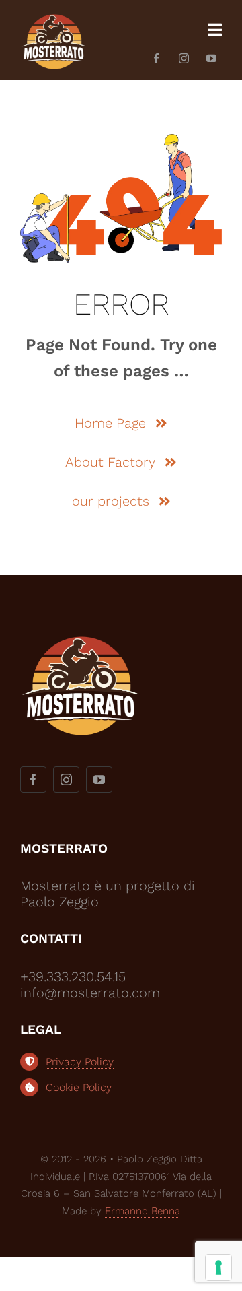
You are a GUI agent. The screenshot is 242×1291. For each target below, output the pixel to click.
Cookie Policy (79, 1087)
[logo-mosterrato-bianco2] (53, 17)
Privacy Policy (80, 1061)
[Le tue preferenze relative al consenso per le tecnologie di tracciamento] (218, 1267)
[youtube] (211, 58)
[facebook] (156, 58)
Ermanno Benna (142, 1211)
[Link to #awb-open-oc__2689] (215, 30)
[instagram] (183, 58)
